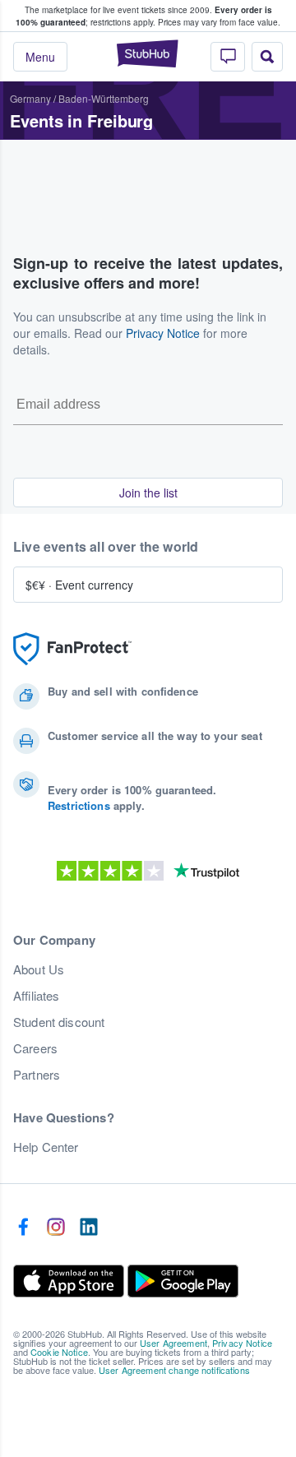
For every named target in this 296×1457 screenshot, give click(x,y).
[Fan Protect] (72, 649)
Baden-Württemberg (103, 98)
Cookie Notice (59, 1351)
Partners (36, 1074)
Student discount (58, 1022)
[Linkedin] (89, 1227)
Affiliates (36, 995)
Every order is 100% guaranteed (144, 16)
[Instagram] (56, 1227)
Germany (30, 98)
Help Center (46, 1147)
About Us (38, 969)
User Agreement (173, 1342)
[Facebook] (23, 1227)
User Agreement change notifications (174, 1369)
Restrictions (79, 805)
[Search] (267, 57)
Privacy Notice (163, 333)
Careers (35, 1048)
